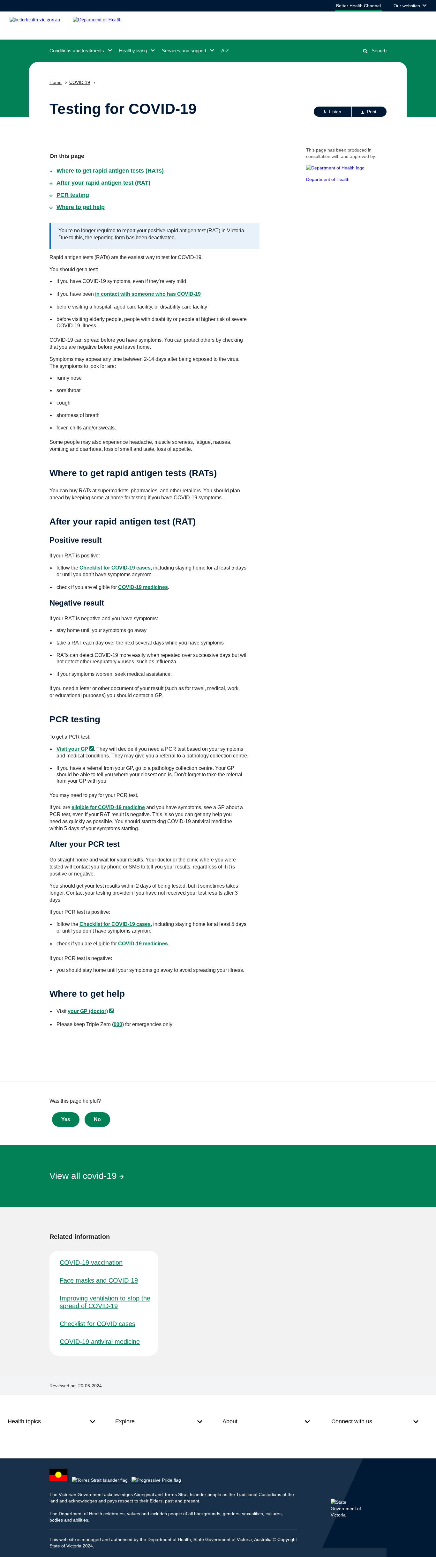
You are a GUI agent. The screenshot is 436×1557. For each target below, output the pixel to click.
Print (371, 111)
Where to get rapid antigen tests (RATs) (110, 171)
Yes (65, 1119)
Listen (335, 111)
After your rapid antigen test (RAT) (103, 183)
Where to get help (80, 207)
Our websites (410, 7)
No (97, 1119)
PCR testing (72, 195)
